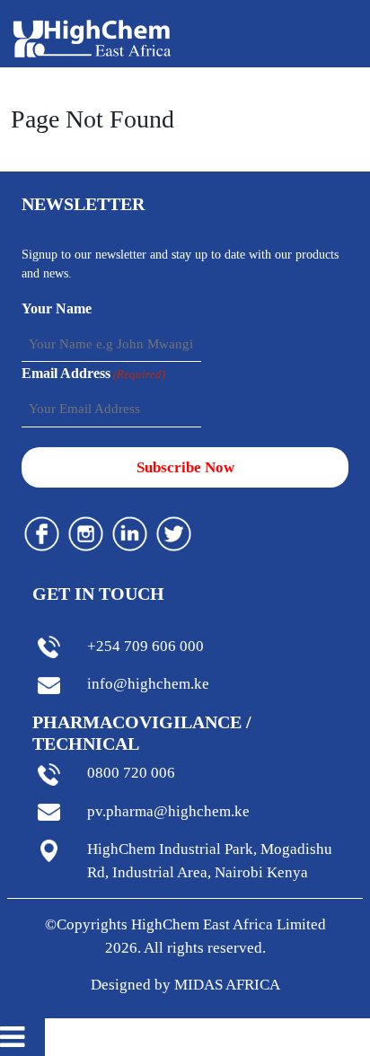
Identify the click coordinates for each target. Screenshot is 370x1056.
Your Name (57, 308)
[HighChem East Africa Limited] (92, 37)
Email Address (93, 373)
